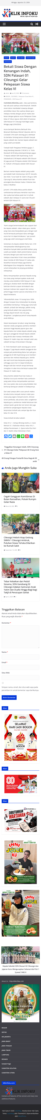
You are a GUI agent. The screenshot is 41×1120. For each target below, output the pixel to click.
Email (4, 662)
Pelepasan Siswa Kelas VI (26, 96)
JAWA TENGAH (7, 1046)
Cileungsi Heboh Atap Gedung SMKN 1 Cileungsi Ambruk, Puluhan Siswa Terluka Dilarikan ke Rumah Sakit (19, 541)
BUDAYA (13, 58)
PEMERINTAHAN (30, 58)
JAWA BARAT (21, 58)
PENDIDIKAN (7, 99)
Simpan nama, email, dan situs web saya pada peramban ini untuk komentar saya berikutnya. (20, 688)
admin (7, 93)
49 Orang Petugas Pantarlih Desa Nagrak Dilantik (19, 459)
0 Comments (25, 93)
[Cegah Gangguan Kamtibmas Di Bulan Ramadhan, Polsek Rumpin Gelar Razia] (20, 474)
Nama (5, 652)
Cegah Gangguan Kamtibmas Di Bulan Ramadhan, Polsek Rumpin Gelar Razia (20, 499)
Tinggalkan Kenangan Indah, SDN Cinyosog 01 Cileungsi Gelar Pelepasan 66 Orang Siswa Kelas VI (21, 450)
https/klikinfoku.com (16, 981)
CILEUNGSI (14, 96)
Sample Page (6, 1064)
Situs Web (6, 673)
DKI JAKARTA (6, 1037)
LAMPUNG (5, 1055)
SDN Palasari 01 (17, 99)
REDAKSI (5, 1059)
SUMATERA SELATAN (9, 1068)
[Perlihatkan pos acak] (36, 24)
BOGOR (7, 96)
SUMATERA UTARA (8, 1073)
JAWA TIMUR (6, 1050)
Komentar (6, 623)
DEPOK (4, 1032)
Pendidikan (8, 61)
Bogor (6, 58)
